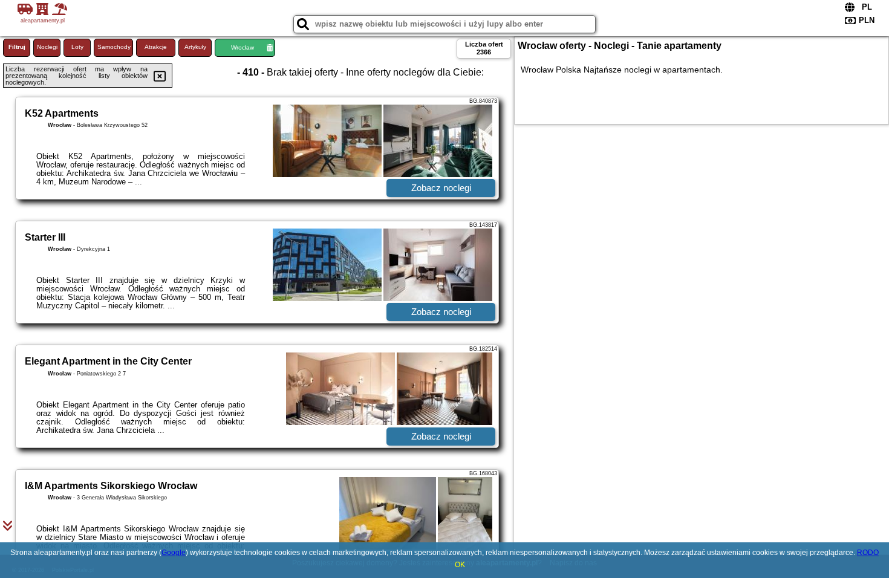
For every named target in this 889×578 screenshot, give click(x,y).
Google (173, 552)
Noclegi (47, 47)
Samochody (114, 47)
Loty (77, 47)
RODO (868, 552)
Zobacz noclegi (441, 188)
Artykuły (195, 47)
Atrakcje (156, 47)
